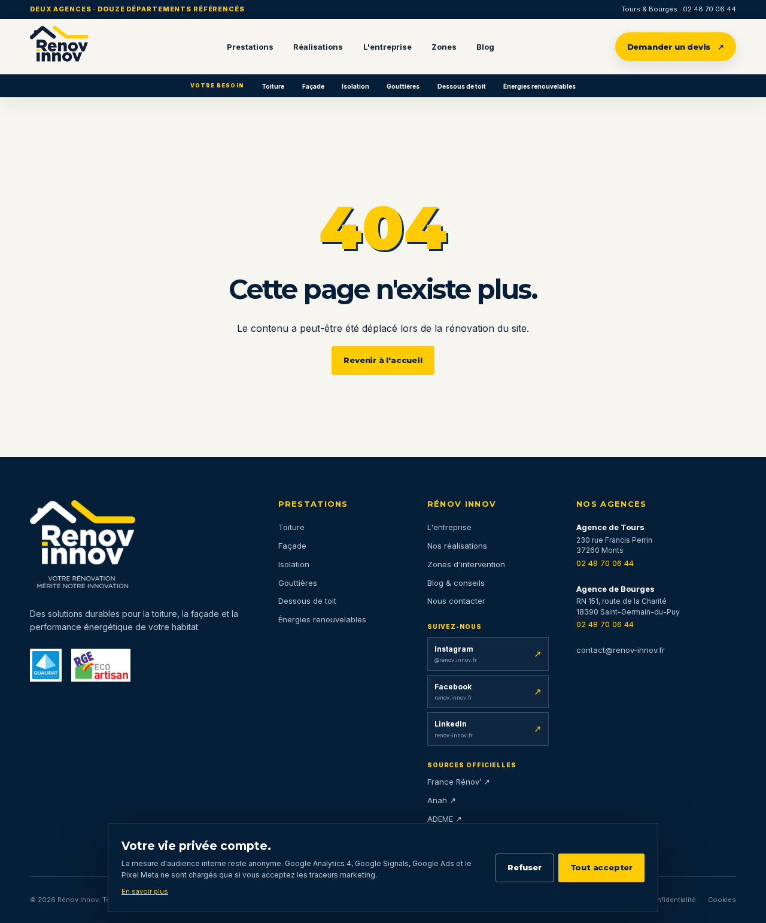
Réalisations (318, 47)
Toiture (273, 86)
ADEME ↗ (444, 819)
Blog (485, 47)
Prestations (250, 47)
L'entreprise (387, 47)
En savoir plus (144, 891)
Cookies (722, 899)
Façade (313, 86)
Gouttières (403, 86)
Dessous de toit (461, 86)
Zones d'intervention (466, 564)
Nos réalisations (457, 545)
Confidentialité (672, 899)
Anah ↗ (441, 800)
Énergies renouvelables (539, 86)
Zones (444, 47)
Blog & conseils (456, 583)
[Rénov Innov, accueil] (59, 47)
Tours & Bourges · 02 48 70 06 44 (678, 9)
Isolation (355, 86)
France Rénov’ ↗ (458, 781)
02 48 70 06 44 (605, 563)
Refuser (524, 867)
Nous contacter (456, 601)
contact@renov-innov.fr (620, 650)
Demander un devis (676, 47)
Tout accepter (601, 867)
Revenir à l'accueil (383, 360)
